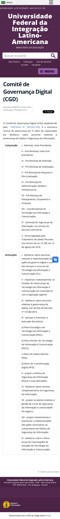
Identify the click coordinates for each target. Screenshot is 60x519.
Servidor (24, 65)
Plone (48, 515)
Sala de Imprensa (43, 62)
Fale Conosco (14, 62)
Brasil (9, 2)
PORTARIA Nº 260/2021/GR (25, 127)
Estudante (36, 65)
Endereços (28, 62)
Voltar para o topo (49, 471)
